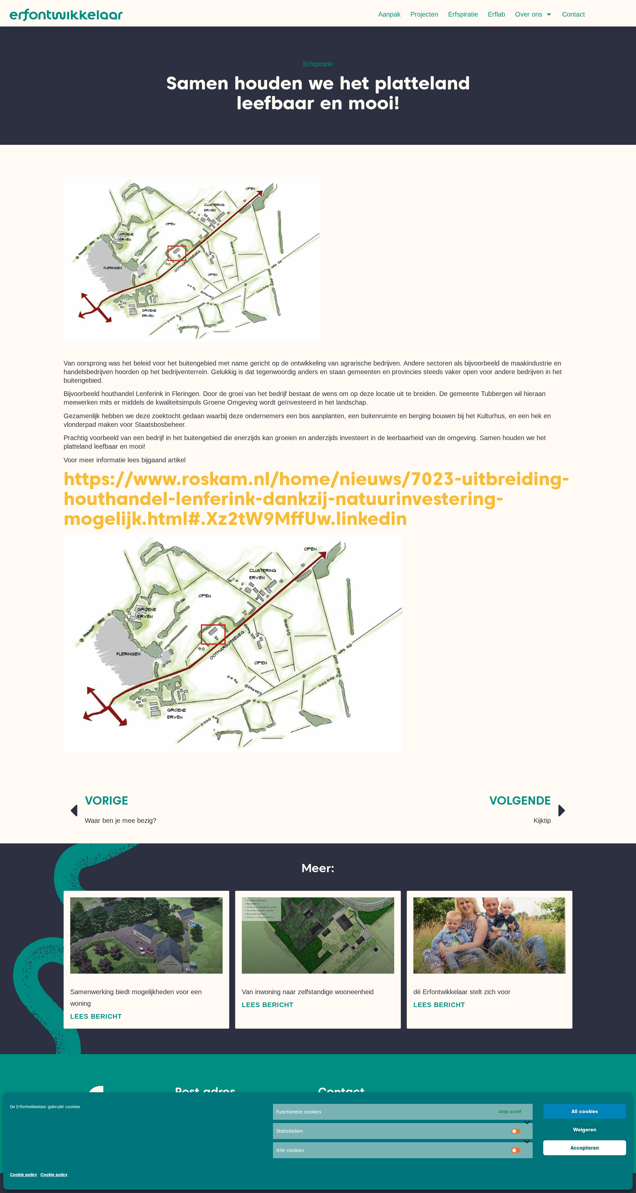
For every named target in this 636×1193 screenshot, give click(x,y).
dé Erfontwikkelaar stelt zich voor (461, 991)
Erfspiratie (463, 14)
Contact (573, 14)
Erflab (496, 14)
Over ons (528, 14)
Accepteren (584, 1148)
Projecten (424, 14)
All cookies (584, 1111)
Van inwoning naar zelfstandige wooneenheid (308, 991)
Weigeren (584, 1130)
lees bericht (96, 1016)
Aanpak (389, 14)
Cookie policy (23, 1174)
